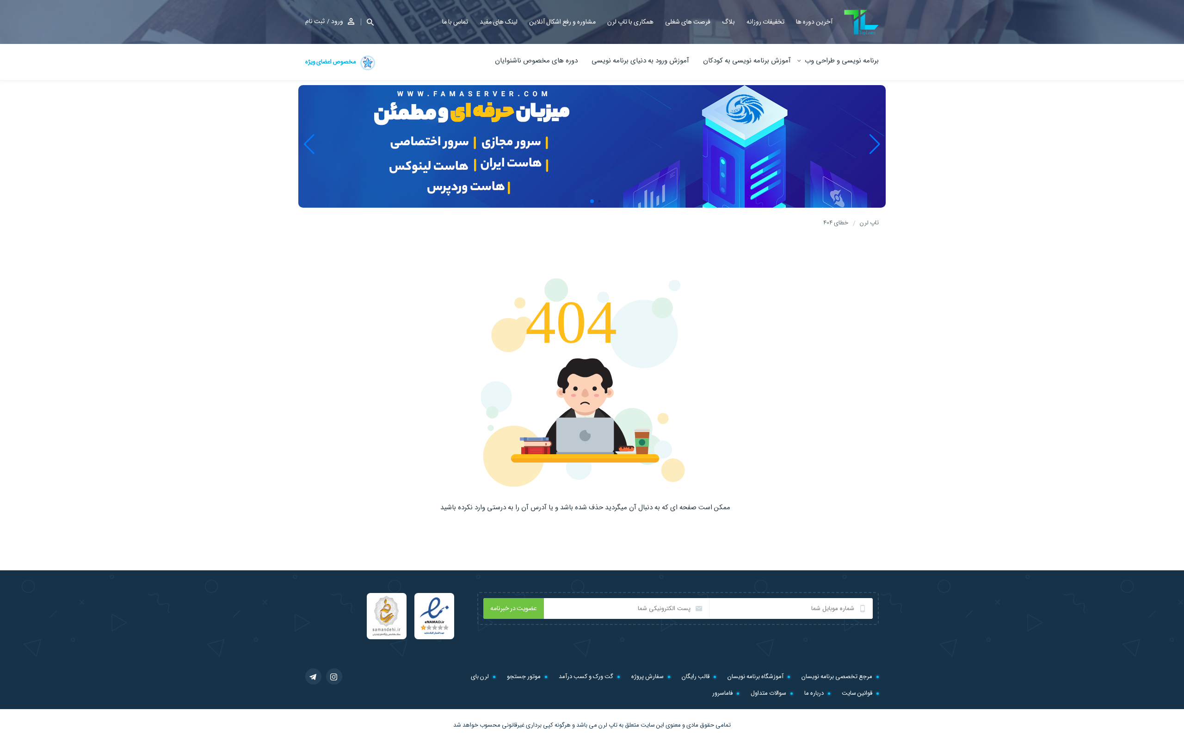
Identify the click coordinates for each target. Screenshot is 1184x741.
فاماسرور (722, 693)
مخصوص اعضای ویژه (331, 62)
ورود (337, 21)
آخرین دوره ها (814, 22)
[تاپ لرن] (861, 22)
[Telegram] (313, 676)
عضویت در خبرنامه (513, 608)
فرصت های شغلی (687, 22)
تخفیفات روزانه (765, 22)
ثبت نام (315, 21)
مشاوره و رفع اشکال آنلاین (562, 22)
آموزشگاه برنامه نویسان (755, 676)
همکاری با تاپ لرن (630, 22)
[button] (367, 22)
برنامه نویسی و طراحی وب (842, 60)
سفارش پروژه (647, 676)
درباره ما (814, 693)
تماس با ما (455, 22)
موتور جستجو (524, 676)
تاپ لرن (607, 725)
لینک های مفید (499, 22)
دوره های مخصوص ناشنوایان (536, 60)
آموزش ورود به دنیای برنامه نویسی (640, 60)
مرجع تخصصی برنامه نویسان (837, 676)
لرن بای (480, 676)
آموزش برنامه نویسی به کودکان (747, 60)
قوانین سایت (857, 693)
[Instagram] (334, 676)
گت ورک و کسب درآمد (586, 676)
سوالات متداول (768, 693)
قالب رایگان (695, 676)
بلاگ (728, 22)
